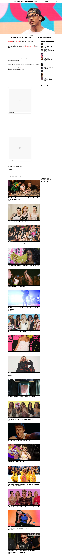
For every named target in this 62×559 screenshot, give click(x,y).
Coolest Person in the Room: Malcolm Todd (19, 440)
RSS (46, 179)
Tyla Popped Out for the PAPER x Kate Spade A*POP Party (23, 353)
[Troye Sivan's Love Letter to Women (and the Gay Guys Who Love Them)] (42, 50)
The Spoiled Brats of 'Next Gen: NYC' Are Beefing (20, 419)
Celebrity (22, 1)
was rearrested (13, 68)
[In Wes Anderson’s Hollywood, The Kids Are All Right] (24, 387)
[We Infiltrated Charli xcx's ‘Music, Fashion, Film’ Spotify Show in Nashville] (24, 298)
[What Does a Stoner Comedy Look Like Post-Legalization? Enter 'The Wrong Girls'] (24, 188)
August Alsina (10, 41)
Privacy (48, 179)
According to (27, 68)
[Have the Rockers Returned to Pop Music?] (42, 71)
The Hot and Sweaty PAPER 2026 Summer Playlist (20, 331)
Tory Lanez (18, 41)
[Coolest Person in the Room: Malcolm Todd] (24, 431)
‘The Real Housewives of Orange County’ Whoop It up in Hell (23, 506)
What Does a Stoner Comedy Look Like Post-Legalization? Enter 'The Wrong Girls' (23, 198)
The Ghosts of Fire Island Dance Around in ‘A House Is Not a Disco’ (48, 59)
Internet (40, 1)
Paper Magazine (11, 553)
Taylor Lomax (10, 200)
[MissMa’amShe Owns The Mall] (24, 452)
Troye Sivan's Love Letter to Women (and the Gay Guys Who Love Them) (49, 50)
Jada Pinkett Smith (32, 46)
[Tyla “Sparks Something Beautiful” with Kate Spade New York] (24, 256)
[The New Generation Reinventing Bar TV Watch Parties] (24, 233)
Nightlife (36, 1)
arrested (9, 67)
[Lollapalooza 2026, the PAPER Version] (42, 76)
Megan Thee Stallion (23, 67)
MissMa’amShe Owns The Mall (16, 461)
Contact (44, 179)
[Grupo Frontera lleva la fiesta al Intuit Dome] (42, 68)
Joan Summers (11, 420)
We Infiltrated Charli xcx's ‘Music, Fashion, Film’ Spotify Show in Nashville (23, 308)
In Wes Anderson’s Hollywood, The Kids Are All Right (21, 396)
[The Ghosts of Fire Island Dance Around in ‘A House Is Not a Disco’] (42, 59)
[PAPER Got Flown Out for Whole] (24, 277)
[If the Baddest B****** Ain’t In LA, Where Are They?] (42, 54)
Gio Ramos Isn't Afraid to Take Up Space (18, 528)
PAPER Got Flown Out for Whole (16, 286)
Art (43, 1)
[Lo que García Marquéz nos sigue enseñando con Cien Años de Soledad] (42, 44)
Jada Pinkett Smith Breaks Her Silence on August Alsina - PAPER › (18, 170)
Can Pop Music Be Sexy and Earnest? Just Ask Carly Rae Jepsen (48, 79)
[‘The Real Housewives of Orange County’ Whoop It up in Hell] (24, 497)
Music (15, 1)
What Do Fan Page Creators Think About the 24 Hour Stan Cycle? (48, 65)
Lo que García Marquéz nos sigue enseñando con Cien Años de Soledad (48, 44)
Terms (50, 179)
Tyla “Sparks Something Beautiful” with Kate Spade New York (23, 265)
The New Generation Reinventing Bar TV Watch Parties (22, 243)
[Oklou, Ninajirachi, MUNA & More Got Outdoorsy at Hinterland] (24, 212)
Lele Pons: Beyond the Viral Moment (17, 374)
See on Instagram (11, 112)
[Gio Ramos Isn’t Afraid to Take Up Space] (24, 518)
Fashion (18, 1)
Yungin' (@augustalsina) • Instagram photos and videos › (15, 176)
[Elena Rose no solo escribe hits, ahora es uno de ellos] (42, 47)
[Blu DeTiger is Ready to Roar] (42, 74)
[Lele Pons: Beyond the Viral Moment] (24, 364)
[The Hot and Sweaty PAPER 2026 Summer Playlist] (24, 322)
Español (46, 1)
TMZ (30, 68)
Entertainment (31, 35)
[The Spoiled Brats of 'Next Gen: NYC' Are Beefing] (24, 409)
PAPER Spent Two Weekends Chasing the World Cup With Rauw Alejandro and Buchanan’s (22, 551)
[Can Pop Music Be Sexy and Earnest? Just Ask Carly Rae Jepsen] (42, 79)
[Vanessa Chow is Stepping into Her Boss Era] (42, 56)
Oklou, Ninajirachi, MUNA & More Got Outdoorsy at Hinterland (23, 221)
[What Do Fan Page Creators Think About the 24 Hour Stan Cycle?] (42, 64)
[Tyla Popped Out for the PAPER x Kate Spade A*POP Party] (24, 343)
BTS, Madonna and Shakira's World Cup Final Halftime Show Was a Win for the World (23, 485)
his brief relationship (25, 46)
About (42, 179)
